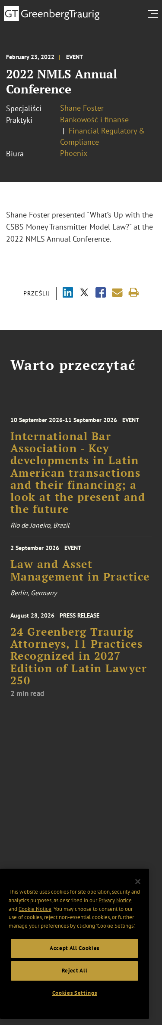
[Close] (137, 881)
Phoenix (73, 153)
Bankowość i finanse (94, 119)
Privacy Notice (115, 900)
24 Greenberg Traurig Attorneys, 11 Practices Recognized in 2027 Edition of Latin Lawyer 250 (78, 656)
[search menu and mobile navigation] (154, 14)
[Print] (134, 292)
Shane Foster (82, 108)
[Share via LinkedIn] (68, 293)
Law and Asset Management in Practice (80, 570)
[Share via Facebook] (100, 293)
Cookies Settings (74, 993)
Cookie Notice (35, 909)
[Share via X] (84, 293)
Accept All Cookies (74, 948)
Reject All (75, 970)
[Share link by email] (117, 292)
